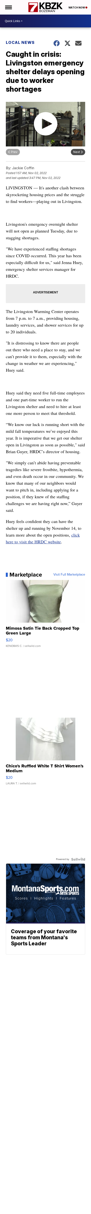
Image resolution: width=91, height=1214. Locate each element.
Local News (20, 42)
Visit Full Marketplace (69, 574)
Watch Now (76, 7)
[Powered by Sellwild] (78, 859)
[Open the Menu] (8, 7)
